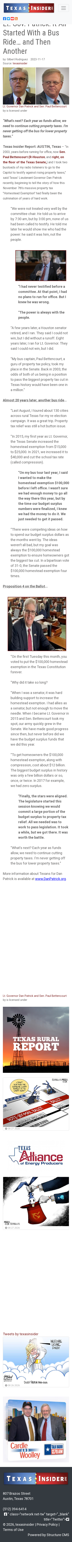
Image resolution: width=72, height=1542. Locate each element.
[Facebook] (5, 1514)
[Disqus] (36, 939)
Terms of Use (13, 1530)
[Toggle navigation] (63, 8)
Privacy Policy (47, 1524)
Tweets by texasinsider (20, 1334)
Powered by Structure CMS (48, 1535)
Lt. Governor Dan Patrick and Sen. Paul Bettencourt (35, 106)
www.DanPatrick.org (50, 879)
